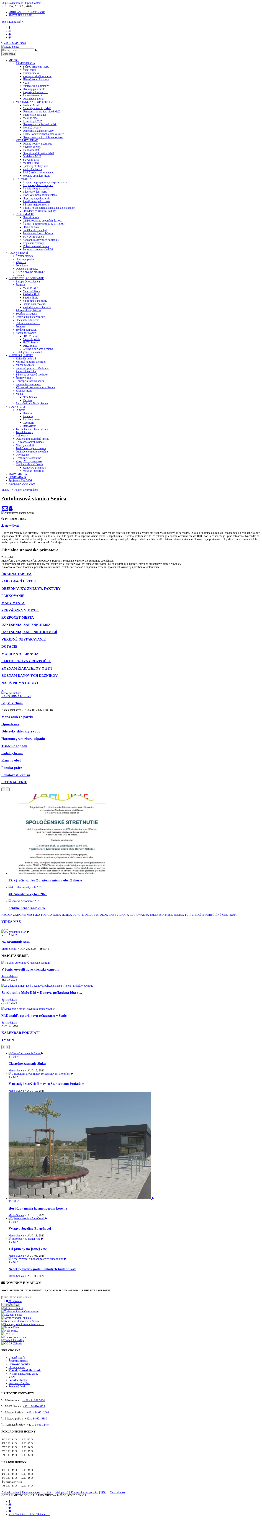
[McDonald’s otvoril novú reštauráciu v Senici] (28, 1008)
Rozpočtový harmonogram (38, 185)
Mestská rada (30, 117)
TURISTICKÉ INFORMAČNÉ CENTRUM (211, 914)
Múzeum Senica (25, 364)
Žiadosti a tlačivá (32, 169)
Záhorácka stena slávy (28, 384)
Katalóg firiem (12, 753)
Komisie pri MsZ (32, 121)
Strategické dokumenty (36, 85)
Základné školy (31, 294)
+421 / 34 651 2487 (38, 1424)
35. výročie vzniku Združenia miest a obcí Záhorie (45, 880)
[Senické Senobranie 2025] (24, 900)
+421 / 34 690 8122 (34, 1406)
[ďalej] (8, 789)
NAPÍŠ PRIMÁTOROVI (19, 683)
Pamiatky (28, 416)
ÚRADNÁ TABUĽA (16, 574)
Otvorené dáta (31, 226)
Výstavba (21, 262)
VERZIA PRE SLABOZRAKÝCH (29, 1514)
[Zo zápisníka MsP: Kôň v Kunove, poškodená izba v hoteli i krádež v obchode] (47, 985)
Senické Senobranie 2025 (27, 908)
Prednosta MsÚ (31, 149)
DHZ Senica (30, 345)
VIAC (5, 689)
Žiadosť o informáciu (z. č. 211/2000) (44, 223)
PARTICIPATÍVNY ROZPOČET (26, 661)
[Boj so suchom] (11, 693)
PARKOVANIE (12, 596)
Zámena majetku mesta (36, 204)
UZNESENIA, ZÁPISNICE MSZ (25, 625)
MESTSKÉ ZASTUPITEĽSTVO (35, 101)
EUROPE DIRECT (84, 914)
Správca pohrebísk (26, 329)
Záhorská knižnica (26, 371)
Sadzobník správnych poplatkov (41, 239)
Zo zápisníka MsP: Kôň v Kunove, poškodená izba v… (41, 992)
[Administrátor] (11, 509)
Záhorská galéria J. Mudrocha (32, 368)
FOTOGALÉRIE (14, 782)
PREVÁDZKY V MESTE (20, 610)
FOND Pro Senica (33, 236)
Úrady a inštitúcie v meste (30, 316)
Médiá (19, 393)
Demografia (29, 425)
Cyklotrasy (22, 435)
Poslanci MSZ (31, 105)
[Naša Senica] (9, 1330)
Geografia (28, 422)
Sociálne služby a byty (35, 230)
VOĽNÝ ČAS (17, 406)
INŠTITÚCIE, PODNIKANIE (26, 278)
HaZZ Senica (30, 342)
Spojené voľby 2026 (20, 480)
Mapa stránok (117, 1492)
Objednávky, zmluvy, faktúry (39, 210)
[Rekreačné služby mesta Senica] (20, 1321)
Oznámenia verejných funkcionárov (43, 137)
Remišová (11, 526)
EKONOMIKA (25, 178)
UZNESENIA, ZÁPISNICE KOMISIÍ (29, 632)
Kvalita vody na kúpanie (29, 464)
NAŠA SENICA (62, 914)
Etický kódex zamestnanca (38, 172)
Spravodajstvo (9, 976)
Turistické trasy (24, 432)
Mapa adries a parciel (17, 717)
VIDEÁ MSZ (11, 922)
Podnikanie (22, 265)
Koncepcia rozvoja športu (30, 380)
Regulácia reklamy (33, 243)
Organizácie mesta (33, 98)
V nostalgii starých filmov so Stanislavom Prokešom (46, 1084)
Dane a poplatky (25, 259)
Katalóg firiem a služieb (29, 352)
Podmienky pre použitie (84, 1492)
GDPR (47, 1492)
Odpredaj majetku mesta (36, 198)
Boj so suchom (12, 703)
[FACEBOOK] (9, 27)
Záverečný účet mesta (35, 191)
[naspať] (3, 789)
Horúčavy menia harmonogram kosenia (38, 1208)
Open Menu (9, 54)
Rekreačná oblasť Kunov (30, 441)
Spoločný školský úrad (35, 166)
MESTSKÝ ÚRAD (27, 140)
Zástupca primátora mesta (37, 76)
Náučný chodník (25, 445)
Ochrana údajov (31, 1492)
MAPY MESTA (18, 473)
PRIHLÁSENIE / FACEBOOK (27, 12)
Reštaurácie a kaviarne (28, 457)
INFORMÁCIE (25, 214)
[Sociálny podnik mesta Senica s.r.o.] (22, 1324)
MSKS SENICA (174, 914)
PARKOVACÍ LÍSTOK (18, 581)
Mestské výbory (32, 127)
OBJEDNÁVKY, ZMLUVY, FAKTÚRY (31, 588)
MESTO (14, 60)
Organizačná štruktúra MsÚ (38, 153)
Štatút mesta (29, 69)
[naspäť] (3, 1047)
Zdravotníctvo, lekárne (28, 310)
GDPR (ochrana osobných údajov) (42, 220)
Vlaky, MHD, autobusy (29, 461)
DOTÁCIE (9, 646)
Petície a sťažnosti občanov (38, 233)
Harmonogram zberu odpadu (23, 738)
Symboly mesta (31, 419)
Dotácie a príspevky (27, 268)
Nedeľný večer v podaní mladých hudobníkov (42, 1269)
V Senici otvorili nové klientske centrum (30, 969)
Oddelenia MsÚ (32, 156)
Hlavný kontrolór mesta (36, 79)
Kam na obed (11, 760)
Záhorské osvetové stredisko (32, 374)
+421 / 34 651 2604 (38, 1412)
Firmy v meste (17, 1367)
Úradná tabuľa (31, 217)
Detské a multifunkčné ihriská (32, 438)
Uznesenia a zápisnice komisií (39, 124)
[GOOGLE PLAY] (10, 34)
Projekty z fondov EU (35, 92)
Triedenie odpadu (14, 746)
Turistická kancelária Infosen (32, 429)
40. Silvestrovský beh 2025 (28, 894)
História (27, 413)
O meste (20, 409)
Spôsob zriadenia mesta (36, 66)
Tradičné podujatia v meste (31, 448)
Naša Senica (30, 396)
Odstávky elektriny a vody (20, 731)
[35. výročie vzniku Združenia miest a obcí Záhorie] (62, 873)
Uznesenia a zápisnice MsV (38, 130)
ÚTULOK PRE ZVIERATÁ (112, 914)
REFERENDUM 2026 (22, 483)
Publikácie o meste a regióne (32, 451)
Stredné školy (30, 297)
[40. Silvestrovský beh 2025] (25, 887)
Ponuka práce (11, 768)
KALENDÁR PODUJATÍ (20, 1033)
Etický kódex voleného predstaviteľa (43, 133)
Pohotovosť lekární (15, 775)
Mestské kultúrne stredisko (31, 361)
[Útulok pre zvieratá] (13, 1337)
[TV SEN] (7, 1333)
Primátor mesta (31, 72)
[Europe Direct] (10, 1327)
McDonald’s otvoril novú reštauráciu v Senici (34, 1015)
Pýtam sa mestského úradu (23, 1373)
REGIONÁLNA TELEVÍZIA (147, 914)
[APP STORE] (10, 37)
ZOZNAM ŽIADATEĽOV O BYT (26, 668)
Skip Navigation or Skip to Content (21, 2)
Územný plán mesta (34, 89)
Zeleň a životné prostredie (30, 271)
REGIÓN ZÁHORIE (13, 914)
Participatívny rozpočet (36, 188)
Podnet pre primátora (26, 489)
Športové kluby (24, 377)
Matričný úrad (31, 162)
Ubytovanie (22, 454)
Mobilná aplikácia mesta (36, 175)
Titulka (5, 489)
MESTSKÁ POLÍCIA (39, 914)
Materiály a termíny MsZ (37, 108)
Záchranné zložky (26, 332)
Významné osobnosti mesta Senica (35, 387)
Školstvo (20, 284)
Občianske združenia (27, 320)
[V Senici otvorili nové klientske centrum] (25, 962)
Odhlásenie (15, 1301)
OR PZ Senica (31, 336)
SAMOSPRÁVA (25, 63)
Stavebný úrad (31, 159)
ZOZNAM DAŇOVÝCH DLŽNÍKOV (29, 675)
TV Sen (27, 400)
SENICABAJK (17, 477)
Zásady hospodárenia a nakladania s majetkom (49, 207)
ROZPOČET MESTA (17, 617)
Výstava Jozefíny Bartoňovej (30, 1228)
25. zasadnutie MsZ (15, 942)
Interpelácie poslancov (35, 114)
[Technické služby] (12, 1340)
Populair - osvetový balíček (38, 249)
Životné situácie (25, 255)
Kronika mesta (24, 390)
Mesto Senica (9, 948)
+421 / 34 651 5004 (15, 43)
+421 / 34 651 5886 (36, 1418)
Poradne (20, 326)
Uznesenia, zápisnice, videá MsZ (41, 111)
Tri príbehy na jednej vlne (28, 1249)
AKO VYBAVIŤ (19, 252)
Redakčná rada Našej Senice (32, 403)
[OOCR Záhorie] (11, 1343)
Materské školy (31, 291)
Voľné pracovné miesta (36, 246)
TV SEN (7, 1040)
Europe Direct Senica (28, 281)
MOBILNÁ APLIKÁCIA (19, 654)
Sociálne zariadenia (26, 313)
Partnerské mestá (32, 95)
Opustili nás (10, 724)
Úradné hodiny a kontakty (37, 143)
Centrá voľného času (34, 303)
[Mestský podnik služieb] (16, 1317)
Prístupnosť (61, 1492)
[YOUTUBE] (10, 30)
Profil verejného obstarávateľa (40, 194)
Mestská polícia (31, 339)
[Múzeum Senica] (11, 1314)
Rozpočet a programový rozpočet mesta (45, 182)
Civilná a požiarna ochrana (38, 348)
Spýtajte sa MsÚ (32, 146)
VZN (26, 82)
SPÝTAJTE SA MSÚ (21, 15)
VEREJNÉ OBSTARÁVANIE (23, 639)
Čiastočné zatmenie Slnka (27, 1063)
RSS (103, 1492)
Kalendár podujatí (26, 358)
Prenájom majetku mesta (36, 201)
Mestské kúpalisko (33, 470)
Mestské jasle (30, 287)
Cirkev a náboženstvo (28, 323)
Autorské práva (10, 1492)
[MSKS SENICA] (12, 1308)
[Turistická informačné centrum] (19, 1311)
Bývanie (20, 275)
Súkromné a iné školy (35, 300)
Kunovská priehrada (34, 467)
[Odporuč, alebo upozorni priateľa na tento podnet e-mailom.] (5, 509)
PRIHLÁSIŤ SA (11, 1304)
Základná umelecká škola (37, 307)
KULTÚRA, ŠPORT (21, 355)
